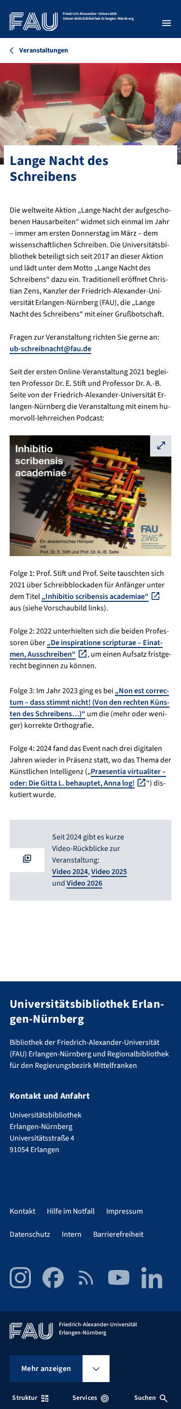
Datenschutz (30, 1234)
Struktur (24, 1398)
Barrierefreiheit (118, 1234)
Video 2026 (84, 883)
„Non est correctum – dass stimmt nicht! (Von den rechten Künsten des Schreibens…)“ (89, 702)
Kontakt (22, 1211)
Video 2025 (109, 871)
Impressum (124, 1211)
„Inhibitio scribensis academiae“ (95, 596)
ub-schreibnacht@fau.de (50, 348)
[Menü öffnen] (166, 23)
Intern (72, 1234)
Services (84, 1398)
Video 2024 (70, 871)
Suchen (145, 1398)
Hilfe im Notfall (71, 1211)
